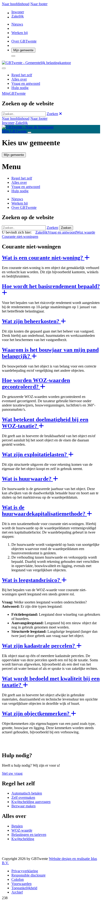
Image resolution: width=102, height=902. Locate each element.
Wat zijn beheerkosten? (31, 321)
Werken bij (19, 33)
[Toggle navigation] (4, 68)
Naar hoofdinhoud (15, 4)
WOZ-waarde (21, 830)
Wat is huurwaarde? (27, 479)
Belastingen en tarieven (28, 835)
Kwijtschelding (22, 839)
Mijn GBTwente (14, 131)
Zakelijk (17, 16)
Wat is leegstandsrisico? (31, 580)
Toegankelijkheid (24, 888)
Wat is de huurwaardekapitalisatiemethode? (44, 510)
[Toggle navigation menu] (29, 132)
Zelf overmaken (23, 797)
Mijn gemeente (23, 50)
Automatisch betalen (26, 793)
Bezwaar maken (23, 806)
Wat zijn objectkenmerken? (36, 713)
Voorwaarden (21, 884)
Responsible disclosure (28, 875)
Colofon (17, 879)
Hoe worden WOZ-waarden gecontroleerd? (36, 383)
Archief (17, 892)
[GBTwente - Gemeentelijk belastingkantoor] (36, 63)
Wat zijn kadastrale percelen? (39, 646)
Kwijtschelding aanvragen (31, 802)
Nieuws (17, 24)
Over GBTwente (24, 41)
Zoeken (52, 114)
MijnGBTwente (14, 93)
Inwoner (17, 12)
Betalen (17, 826)
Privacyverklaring (24, 871)
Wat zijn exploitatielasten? (35, 454)
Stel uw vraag (12, 773)
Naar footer (38, 4)
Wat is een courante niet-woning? (43, 258)
